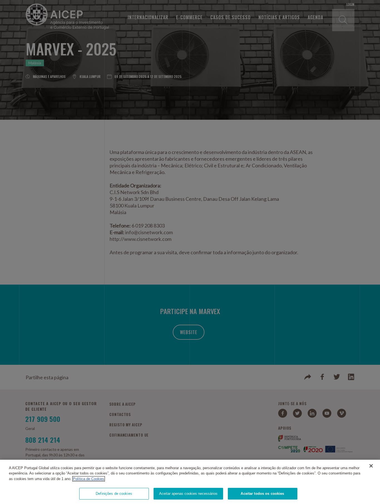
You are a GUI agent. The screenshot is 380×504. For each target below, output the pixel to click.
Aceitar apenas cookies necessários (188, 493)
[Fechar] (371, 466)
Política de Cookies (88, 479)
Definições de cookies (114, 493)
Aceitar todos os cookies (262, 493)
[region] (190, 482)
